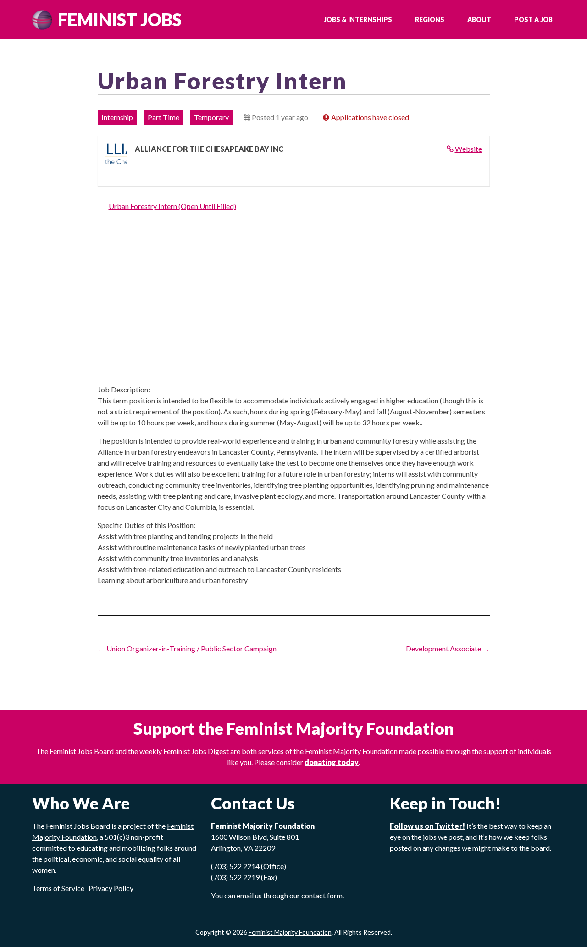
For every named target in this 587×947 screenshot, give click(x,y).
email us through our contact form (290, 895)
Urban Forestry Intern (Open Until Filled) (172, 206)
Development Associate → (448, 648)
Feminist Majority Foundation (290, 932)
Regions (429, 19)
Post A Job (533, 19)
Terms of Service (58, 888)
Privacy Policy (111, 888)
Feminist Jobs (120, 19)
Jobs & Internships (358, 19)
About (479, 19)
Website (468, 148)
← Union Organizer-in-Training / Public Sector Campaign (187, 648)
